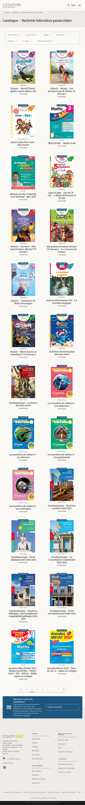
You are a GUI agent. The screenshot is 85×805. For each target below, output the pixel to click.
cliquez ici (27, 715)
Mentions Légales (54, 792)
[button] (13, 35)
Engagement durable (69, 792)
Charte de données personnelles (34, 792)
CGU (79, 792)
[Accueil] (12, 5)
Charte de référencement (13, 792)
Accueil (6, 12)
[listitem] (4, 767)
